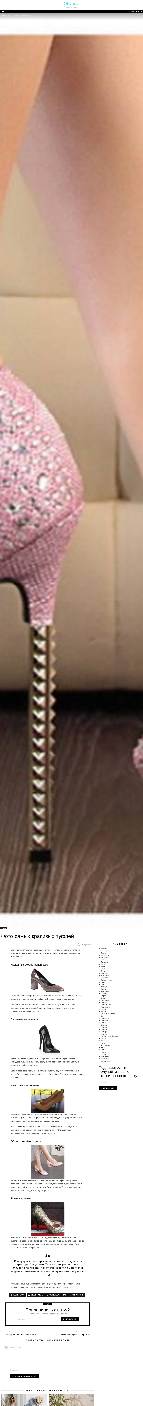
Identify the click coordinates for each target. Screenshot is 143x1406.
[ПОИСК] (141, 11)
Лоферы (104, 996)
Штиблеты (105, 1059)
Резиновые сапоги (108, 1014)
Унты (103, 1043)
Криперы (104, 987)
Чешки (103, 1052)
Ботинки (104, 960)
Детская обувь (106, 980)
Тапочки (104, 1034)
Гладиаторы (105, 978)
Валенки (104, 973)
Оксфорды (105, 1000)
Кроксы (103, 989)
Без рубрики (105, 951)
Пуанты (103, 1009)
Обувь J (72, 3)
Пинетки (104, 1002)
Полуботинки (106, 1005)
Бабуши (104, 949)
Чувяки (103, 1054)
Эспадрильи (105, 1061)
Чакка (103, 1047)
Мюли (103, 998)
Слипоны (104, 1029)
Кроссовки (105, 991)
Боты (103, 964)
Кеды (103, 984)
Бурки (103, 969)
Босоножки (105, 955)
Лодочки (104, 993)
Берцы (103, 953)
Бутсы (103, 971)
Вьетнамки (105, 975)
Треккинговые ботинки (109, 1036)
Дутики (103, 982)
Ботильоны (105, 958)
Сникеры (104, 1032)
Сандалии (104, 1020)
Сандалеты (105, 1018)
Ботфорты (104, 962)
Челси (103, 1050)
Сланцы (104, 1025)
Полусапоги (105, 1007)
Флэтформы (105, 1045)
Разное (103, 1011)
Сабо (103, 1016)
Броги (103, 967)
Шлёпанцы (105, 1056)
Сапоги (103, 1023)
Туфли (103, 1038)
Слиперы (104, 1027)
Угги (102, 1041)
